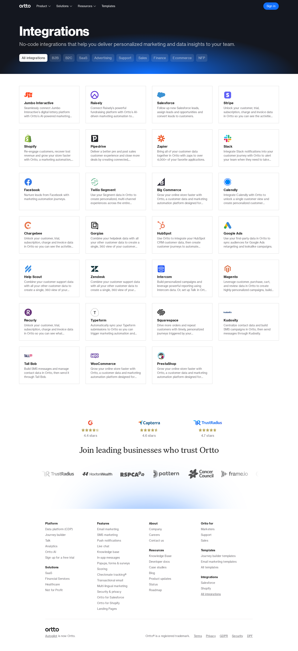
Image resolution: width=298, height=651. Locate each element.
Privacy (211, 636)
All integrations (211, 594)
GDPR (224, 636)
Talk (48, 540)
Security (237, 636)
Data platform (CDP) (59, 529)
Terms (198, 636)
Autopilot (51, 636)
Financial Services (57, 578)
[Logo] (26, 6)
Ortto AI (50, 552)
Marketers (207, 529)
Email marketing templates (219, 561)
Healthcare (52, 584)
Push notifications (109, 540)
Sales (204, 540)
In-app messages (108, 557)
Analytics (51, 546)
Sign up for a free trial (59, 557)
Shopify (206, 588)
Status (153, 584)
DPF (250, 636)
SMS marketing (107, 534)
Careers (154, 534)
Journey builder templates (218, 556)
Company (155, 529)
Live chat (103, 546)
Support (206, 534)
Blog (152, 573)
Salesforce (208, 582)
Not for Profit (54, 590)
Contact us (156, 540)
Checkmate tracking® (111, 574)
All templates (209, 567)
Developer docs (159, 561)
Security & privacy (109, 591)
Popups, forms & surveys (113, 563)
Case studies (157, 567)
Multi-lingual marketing (112, 586)
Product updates (160, 578)
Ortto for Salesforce (110, 597)
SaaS (48, 573)
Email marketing (108, 529)
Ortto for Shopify (108, 603)
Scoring (102, 569)
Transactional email (110, 580)
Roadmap (155, 590)
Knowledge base (108, 552)
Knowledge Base (160, 556)
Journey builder (55, 534)
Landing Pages (107, 608)
